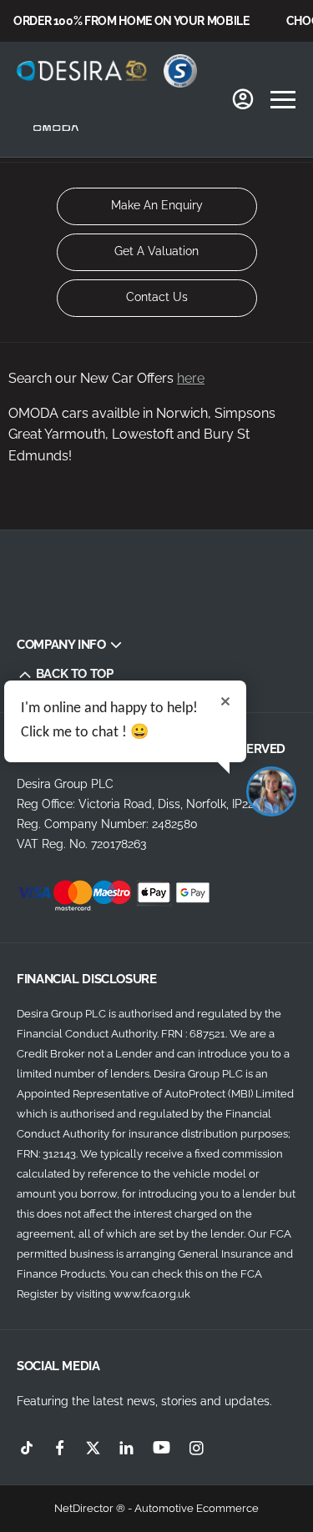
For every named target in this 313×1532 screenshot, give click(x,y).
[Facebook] (59, 1447)
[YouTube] (161, 1448)
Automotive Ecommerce (196, 1508)
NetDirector (85, 1508)
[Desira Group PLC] (82, 70)
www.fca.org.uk (152, 1294)
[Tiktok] (27, 1447)
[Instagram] (196, 1447)
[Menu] (282, 99)
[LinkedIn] (126, 1447)
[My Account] (243, 99)
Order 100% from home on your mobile (131, 21)
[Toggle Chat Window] (271, 791)
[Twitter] (93, 1447)
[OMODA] (56, 127)
